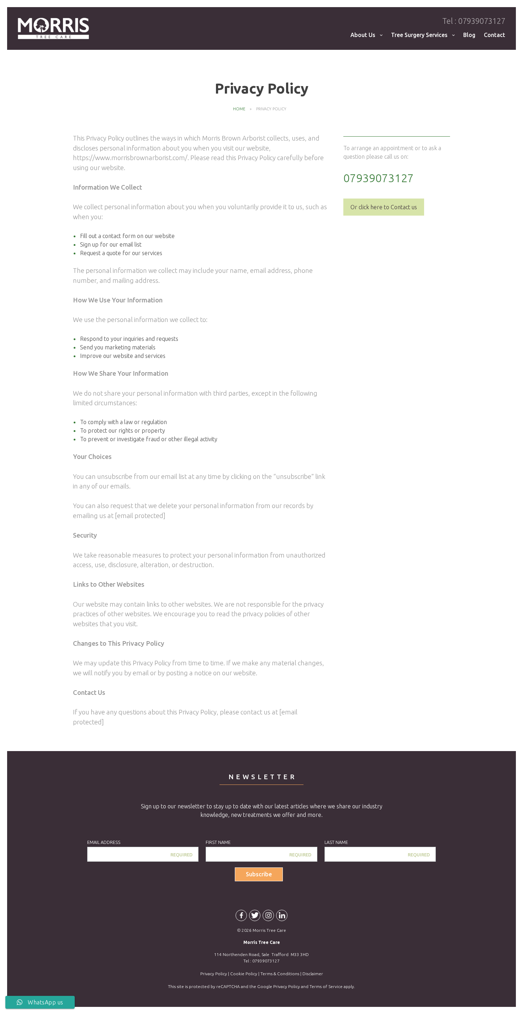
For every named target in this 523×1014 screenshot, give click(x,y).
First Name (218, 842)
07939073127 (473, 20)
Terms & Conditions (279, 973)
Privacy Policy (213, 973)
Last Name (336, 842)
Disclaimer (312, 973)
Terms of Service (326, 986)
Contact (494, 35)
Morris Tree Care (53, 28)
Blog (469, 35)
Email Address (103, 842)
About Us (362, 35)
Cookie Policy (243, 973)
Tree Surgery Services (419, 35)
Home (239, 109)
